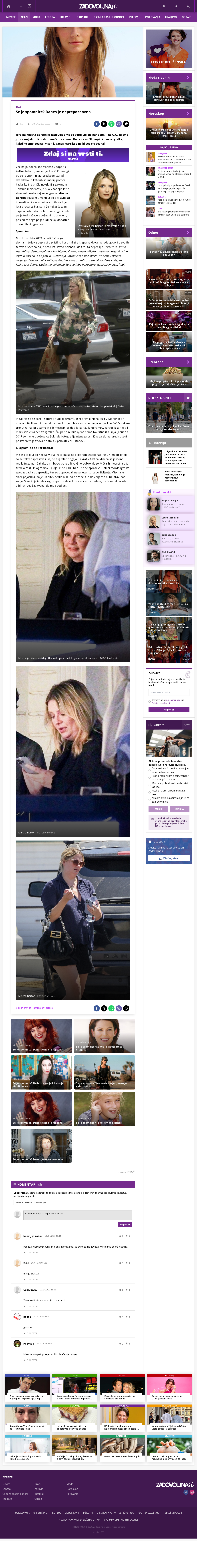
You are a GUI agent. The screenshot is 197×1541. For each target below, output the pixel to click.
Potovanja (152, 17)
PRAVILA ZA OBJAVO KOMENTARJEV (31, 1202)
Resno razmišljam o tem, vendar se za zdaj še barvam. (170, 777)
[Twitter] (104, 124)
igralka (37, 1008)
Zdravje (65, 17)
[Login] (164, 6)
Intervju (134, 17)
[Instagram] (29, 6)
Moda (36, 17)
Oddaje (186, 17)
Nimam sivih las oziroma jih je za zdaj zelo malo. (170, 799)
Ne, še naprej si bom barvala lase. (168, 792)
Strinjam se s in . (168, 701)
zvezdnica (47, 1008)
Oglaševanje (22, 1512)
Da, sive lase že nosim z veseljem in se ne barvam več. (170, 770)
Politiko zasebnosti (161, 703)
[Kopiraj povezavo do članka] (126, 124)
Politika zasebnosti (149, 1512)
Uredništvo (40, 1512)
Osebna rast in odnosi (108, 17)
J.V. (21, 123)
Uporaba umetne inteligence (121, 1519)
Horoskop (81, 17)
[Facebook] (21, 6)
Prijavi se (125, 1224)
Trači (24, 17)
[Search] (188, 6)
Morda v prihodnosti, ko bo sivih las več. (170, 785)
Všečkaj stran (171, 858)
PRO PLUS (56, 1512)
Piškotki (88, 1512)
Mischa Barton (24, 1008)
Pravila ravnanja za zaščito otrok (79, 1519)
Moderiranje (72, 1512)
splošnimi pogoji (173, 699)
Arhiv (186, 725)
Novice (11, 17)
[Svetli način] (176, 6)
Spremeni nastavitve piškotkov (115, 1512)
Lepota (50, 17)
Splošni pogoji (173, 1512)
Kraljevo (171, 17)
